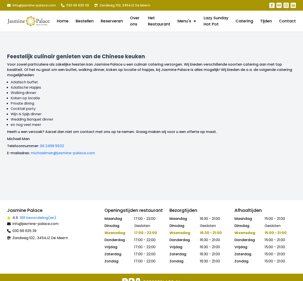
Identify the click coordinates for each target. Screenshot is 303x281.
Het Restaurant (159, 21)
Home (63, 21)
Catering (244, 21)
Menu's (184, 21)
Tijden (266, 21)
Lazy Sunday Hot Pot (216, 21)
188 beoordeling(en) (38, 217)
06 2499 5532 (52, 145)
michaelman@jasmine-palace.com (63, 153)
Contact (287, 21)
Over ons (135, 21)
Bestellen (85, 21)
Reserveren (112, 21)
